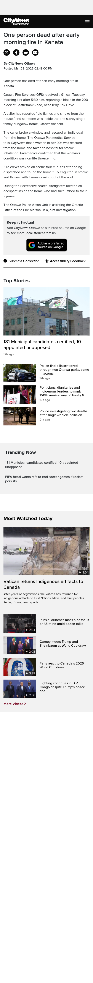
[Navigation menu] (88, 21)
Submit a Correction (24, 261)
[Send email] (35, 52)
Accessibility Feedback (67, 261)
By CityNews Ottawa (19, 63)
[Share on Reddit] (25, 52)
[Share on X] (6, 52)
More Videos (13, 704)
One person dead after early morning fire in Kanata (41, 38)
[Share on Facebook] (16, 52)
